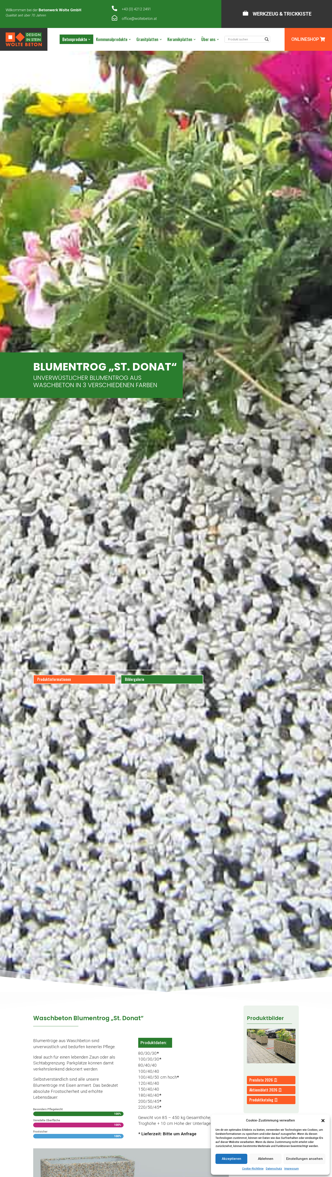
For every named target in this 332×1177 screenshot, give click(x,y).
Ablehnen (265, 1159)
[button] (323, 1120)
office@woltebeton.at (139, 18)
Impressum (291, 1168)
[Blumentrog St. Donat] (271, 1061)
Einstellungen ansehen (304, 1159)
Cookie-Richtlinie (253, 1168)
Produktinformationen (54, 679)
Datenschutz (274, 1168)
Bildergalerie (134, 679)
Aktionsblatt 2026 (263, 1090)
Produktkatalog (261, 1100)
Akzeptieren (231, 1159)
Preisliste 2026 (261, 1080)
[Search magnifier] (267, 39)
